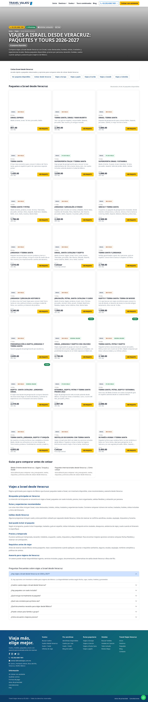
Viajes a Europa (60, 77)
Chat (58, 27)
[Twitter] (15, 654)
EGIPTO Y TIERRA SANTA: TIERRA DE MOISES (117, 298)
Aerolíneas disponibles (70, 641)
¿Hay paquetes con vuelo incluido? (24, 590)
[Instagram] (12, 654)
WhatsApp (31, 27)
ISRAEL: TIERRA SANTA (108, 117)
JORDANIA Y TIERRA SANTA (21, 252)
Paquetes (122, 646)
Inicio (54, 3)
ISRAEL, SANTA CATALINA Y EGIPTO (69, 252)
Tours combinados (84, 3)
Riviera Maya (105, 649)
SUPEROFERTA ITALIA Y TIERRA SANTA (70, 161)
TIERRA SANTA (16, 161)
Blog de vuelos (68, 649)
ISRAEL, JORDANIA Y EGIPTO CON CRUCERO (72, 344)
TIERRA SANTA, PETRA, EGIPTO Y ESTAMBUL (117, 389)
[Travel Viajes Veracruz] (21, 3)
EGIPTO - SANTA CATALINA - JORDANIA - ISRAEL (27, 390)
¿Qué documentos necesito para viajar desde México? (31, 606)
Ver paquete (43, 129)
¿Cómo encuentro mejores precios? (24, 617)
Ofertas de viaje (47, 649)
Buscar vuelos (47, 641)
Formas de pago (14, 679)
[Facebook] (9, 654)
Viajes (17, 31)
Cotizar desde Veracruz (42, 77)
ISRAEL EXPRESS (17, 117)
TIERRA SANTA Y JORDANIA (110, 252)
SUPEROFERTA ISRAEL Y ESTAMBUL (113, 161)
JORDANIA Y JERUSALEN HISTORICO (25, 298)
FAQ (10, 688)
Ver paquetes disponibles (21, 77)
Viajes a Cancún (88, 643)
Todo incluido (106, 646)
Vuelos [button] (71, 3)
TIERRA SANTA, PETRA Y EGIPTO (112, 344)
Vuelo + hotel (46, 646)
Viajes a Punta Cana (90, 646)
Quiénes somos (14, 677)
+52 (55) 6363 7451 (109, 3)
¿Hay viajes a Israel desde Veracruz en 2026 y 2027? (30, 574)
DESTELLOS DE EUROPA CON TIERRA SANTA (72, 437)
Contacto (122, 651)
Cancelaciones (14, 685)
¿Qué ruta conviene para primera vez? (25, 601)
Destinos (122, 643)
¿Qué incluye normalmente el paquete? (26, 596)
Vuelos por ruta (68, 643)
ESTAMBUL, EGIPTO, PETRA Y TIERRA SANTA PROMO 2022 (72, 390)
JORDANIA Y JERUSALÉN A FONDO (68, 207)
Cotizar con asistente (129, 3)
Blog (95, 3)
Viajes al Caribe (90, 77)
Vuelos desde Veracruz (50, 643)
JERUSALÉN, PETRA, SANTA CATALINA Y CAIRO (73, 298)
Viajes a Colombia (121, 77)
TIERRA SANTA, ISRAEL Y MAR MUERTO (70, 117)
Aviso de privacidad (15, 682)
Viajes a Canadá (105, 77)
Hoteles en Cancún (107, 643)
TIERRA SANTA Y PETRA (20, 207)
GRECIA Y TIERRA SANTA (109, 207)
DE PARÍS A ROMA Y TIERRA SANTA (113, 437)
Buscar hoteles (106, 641)
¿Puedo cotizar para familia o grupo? (25, 612)
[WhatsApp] (18, 654)
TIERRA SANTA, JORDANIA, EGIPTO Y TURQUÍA (29, 437)
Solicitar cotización (46, 27)
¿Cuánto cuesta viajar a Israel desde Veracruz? (28, 585)
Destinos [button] (62, 3)
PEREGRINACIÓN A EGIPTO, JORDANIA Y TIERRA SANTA (27, 345)
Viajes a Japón (75, 77)
